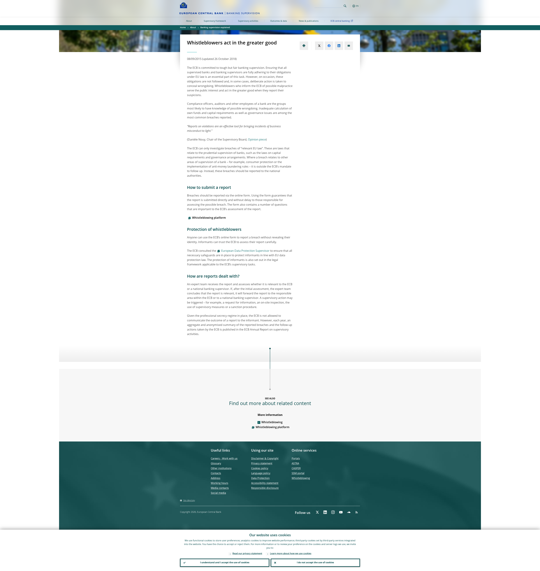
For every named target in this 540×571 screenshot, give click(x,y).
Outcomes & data (278, 21)
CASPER (296, 468)
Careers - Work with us (224, 458)
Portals (296, 458)
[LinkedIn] (325, 512)
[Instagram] (333, 512)
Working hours (219, 483)
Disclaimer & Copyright (264, 458)
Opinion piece (257, 139)
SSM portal (298, 473)
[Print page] (304, 45)
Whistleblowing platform (209, 218)
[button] (350, 6)
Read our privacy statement (247, 554)
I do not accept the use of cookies (315, 563)
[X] (317, 512)
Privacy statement (261, 463)
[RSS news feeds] (356, 512)
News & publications (309, 21)
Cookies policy (259, 468)
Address (215, 478)
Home (183, 28)
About (189, 21)
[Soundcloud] (348, 512)
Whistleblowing (272, 422)
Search (345, 6)
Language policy (260, 473)
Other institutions (221, 468)
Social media (218, 493)
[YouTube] (341, 512)
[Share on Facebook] (329, 45)
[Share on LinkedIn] (339, 45)
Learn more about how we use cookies (290, 554)
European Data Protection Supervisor (245, 251)
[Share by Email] (349, 45)
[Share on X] (319, 45)
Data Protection (260, 478)
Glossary (216, 463)
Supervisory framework (215, 21)
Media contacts (220, 488)
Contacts (216, 473)
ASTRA (295, 463)
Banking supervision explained (215, 28)
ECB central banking (340, 21)
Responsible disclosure (265, 488)
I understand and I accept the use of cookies (224, 563)
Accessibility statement (264, 483)
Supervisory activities (248, 21)
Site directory (189, 501)
